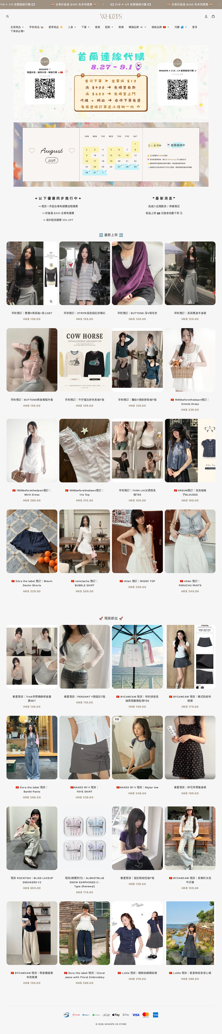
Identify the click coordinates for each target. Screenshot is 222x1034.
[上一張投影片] (117, 273)
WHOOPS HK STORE (115, 1024)
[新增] (105, 477)
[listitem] (195, 27)
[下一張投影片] (158, 273)
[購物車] (213, 16)
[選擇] (52, 300)
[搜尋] (7, 16)
